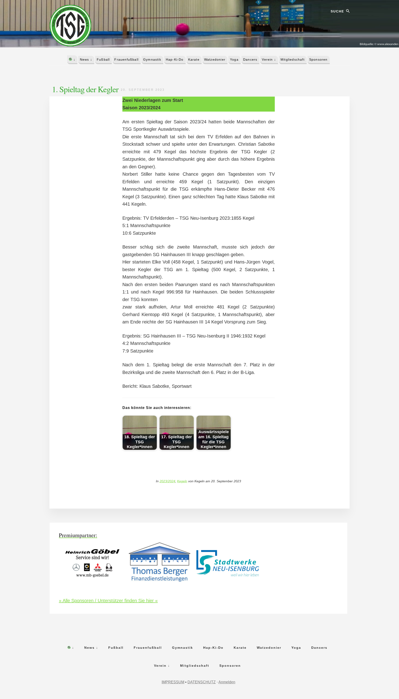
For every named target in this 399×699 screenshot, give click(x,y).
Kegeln (182, 481)
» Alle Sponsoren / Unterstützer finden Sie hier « (108, 600)
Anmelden (226, 682)
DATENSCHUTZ (201, 682)
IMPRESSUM (173, 682)
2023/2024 (167, 481)
